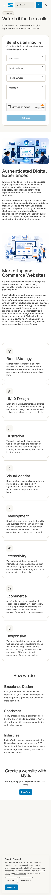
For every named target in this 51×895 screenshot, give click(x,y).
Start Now (25, 792)
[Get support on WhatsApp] (39, 5)
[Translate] (46, 5)
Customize (26, 880)
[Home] (10, 5)
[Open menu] (4, 5)
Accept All (11, 887)
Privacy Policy (20, 873)
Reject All (11, 880)
